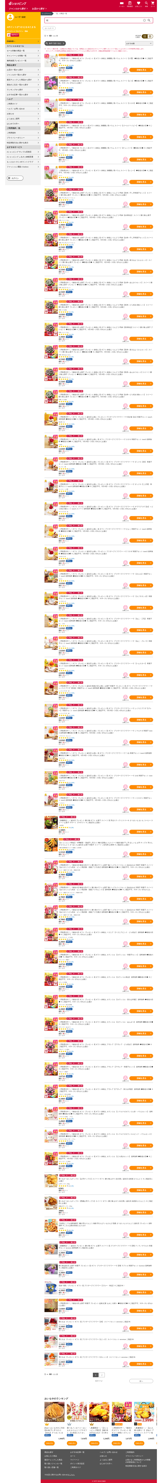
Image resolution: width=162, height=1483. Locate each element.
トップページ (46, 13)
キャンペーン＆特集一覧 (16, 56)
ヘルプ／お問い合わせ (16, 109)
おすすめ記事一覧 (77, 1452)
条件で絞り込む (55, 43)
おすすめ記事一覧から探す (17, 95)
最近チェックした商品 (53, 1460)
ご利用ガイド (12, 104)
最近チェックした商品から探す (19, 80)
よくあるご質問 (13, 119)
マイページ (74, 1460)
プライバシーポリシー (16, 138)
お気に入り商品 (50, 1456)
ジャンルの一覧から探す (16, 75)
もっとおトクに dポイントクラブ (20, 162)
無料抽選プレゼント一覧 (16, 61)
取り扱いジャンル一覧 (53, 1464)
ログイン (15, 178)
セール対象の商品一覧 (16, 51)
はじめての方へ (13, 124)
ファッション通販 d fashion (17, 167)
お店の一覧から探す (15, 70)
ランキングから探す (15, 90)
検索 (149, 20)
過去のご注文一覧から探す (17, 85)
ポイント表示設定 (77, 1464)
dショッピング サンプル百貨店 (19, 152)
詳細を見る (141, 70)
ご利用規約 (11, 133)
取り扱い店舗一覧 (51, 1467)
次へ (141, 1381)
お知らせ (10, 114)
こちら (72, 1475)
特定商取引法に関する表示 (17, 143)
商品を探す (48, 1452)
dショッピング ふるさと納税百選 (20, 157)
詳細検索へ (11, 41)
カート (73, 1456)
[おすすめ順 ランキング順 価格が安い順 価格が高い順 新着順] (138, 43)
